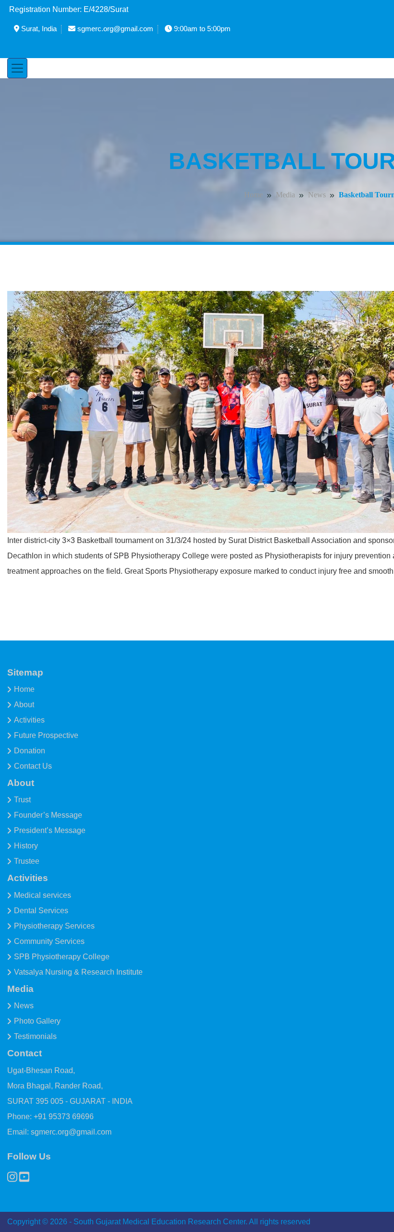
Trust (22, 800)
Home (253, 195)
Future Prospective (46, 735)
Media (285, 195)
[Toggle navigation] (17, 68)
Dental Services (41, 910)
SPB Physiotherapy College (62, 957)
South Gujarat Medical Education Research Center (160, 1222)
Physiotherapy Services (54, 926)
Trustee (26, 861)
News (317, 195)
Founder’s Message (48, 815)
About (24, 705)
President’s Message (50, 830)
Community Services (49, 941)
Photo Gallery (37, 1021)
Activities (29, 720)
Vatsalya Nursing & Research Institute (78, 972)
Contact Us (33, 766)
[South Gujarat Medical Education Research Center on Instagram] (12, 1177)
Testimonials (35, 1036)
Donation (29, 751)
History (26, 846)
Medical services (42, 895)
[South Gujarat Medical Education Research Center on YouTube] (24, 1177)
